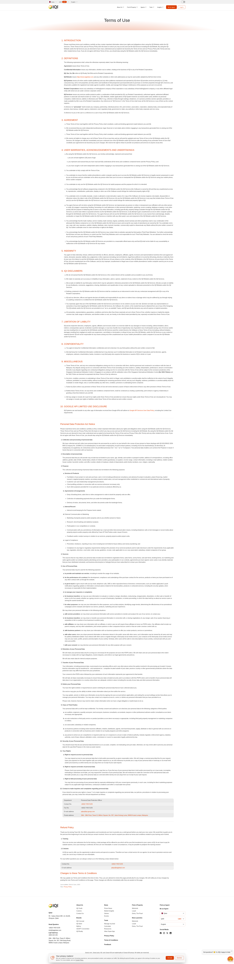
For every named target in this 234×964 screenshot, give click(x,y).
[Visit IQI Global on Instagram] (164, 933)
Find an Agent (164, 905)
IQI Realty (79, 931)
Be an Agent (164, 908)
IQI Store (79, 923)
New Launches (137, 918)
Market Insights (109, 911)
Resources (107, 929)
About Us (79, 905)
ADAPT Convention (82, 929)
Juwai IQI (109, 952)
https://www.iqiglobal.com (85, 77)
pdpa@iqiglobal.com (118, 867)
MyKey (78, 926)
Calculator (107, 926)
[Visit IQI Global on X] (167, 933)
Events (106, 916)
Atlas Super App (109, 931)
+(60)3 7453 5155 (87, 804)
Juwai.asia (96, 952)
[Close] (231, 951)
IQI (101, 952)
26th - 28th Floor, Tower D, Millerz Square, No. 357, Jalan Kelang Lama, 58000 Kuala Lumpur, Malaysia (114, 815)
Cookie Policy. (80, 960)
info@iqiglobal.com (55, 930)
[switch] (183, 2)
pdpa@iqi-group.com (88, 811)
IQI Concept (80, 921)
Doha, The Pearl (137, 913)
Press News (108, 908)
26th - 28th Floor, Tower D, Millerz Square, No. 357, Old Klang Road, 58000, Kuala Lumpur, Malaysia (60, 940)
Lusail (134, 911)
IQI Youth (79, 908)
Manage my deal (109, 923)
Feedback (107, 944)
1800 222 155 (53, 935)
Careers (79, 911)
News (106, 905)
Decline (179, 958)
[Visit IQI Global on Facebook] (161, 933)
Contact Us (80, 913)
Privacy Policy (68, 886)
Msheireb (135, 908)
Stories (106, 913)
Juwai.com (88, 952)
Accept (170, 958)
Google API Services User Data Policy (142, 410)
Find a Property (137, 905)
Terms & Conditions (111, 940)
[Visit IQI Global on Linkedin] (170, 933)
